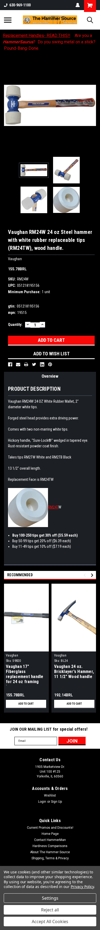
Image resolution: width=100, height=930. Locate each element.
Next (92, 106)
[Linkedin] (42, 364)
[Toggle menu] (7, 20)
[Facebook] (10, 364)
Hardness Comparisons (50, 846)
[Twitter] (34, 364)
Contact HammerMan (50, 840)
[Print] (26, 364)
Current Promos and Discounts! (50, 828)
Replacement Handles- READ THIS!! (36, 35)
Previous (8, 106)
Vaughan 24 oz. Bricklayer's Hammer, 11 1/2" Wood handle (74, 671)
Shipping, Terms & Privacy (50, 858)
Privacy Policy (82, 886)
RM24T (53, 507)
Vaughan (12, 655)
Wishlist (50, 795)
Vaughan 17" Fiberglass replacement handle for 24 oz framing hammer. (24, 674)
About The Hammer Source (50, 852)
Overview (50, 376)
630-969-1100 (20, 5)
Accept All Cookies (50, 921)
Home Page (50, 834)
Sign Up (56, 801)
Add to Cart (26, 703)
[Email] (18, 364)
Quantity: (15, 324)
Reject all (50, 910)
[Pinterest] (50, 364)
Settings (50, 898)
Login (42, 801)
